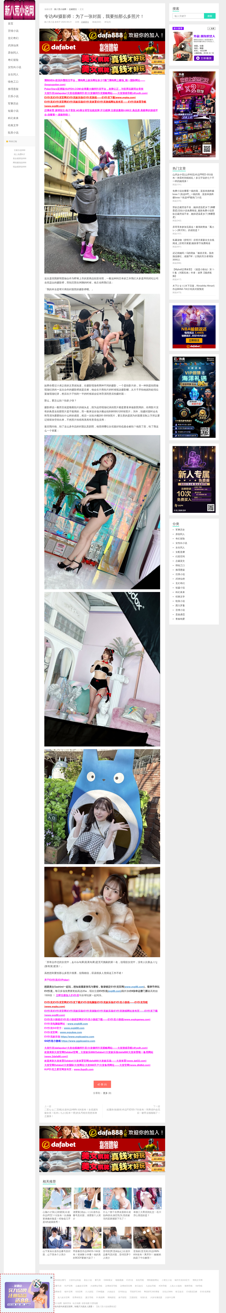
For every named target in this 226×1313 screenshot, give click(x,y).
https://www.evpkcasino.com (77, 1036)
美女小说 (88, 1279)
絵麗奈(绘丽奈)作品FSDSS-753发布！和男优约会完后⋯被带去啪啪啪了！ (133, 1111)
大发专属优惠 (156, 1297)
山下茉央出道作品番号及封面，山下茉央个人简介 (56, 1252)
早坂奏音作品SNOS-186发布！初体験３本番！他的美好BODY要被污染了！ (87, 1254)
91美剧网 (100, 1297)
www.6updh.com (83, 1069)
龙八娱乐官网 (63, 1297)
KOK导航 (163, 1285)
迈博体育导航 (111, 1285)
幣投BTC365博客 (151, 1291)
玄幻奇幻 (13, 38)
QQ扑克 (143, 1297)
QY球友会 (122, 1291)
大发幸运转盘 (75, 1279)
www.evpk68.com (74, 1028)
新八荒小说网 (19, 10)
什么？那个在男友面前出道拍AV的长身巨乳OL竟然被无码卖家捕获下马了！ (117, 1215)
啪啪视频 (119, 1279)
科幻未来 (13, 118)
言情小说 (13, 31)
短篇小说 (13, 111)
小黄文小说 (167, 1279)
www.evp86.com (134, 986)
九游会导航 (151, 1285)
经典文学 (13, 125)
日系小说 (13, 96)
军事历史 (13, 103)
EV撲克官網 (191, 1291)
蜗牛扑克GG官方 (182, 1279)
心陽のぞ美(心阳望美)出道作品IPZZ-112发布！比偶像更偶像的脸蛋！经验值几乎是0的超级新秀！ (57, 1216)
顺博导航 (189, 1285)
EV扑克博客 (205, 1291)
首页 (10, 23)
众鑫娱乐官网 (81, 1285)
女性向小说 (14, 67)
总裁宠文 (73, 9)
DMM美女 (108, 1279)
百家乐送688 (19, 150)
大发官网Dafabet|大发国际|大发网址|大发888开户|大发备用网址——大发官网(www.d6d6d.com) (97, 1065)
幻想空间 (180, 556)
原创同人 (13, 52)
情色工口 (13, 81)
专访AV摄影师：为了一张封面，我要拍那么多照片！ (94, 16)
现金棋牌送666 (19, 166)
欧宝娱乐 (139, 1285)
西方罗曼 (180, 605)
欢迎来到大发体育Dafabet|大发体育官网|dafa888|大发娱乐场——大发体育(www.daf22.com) (95, 1060)
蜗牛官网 (68, 1291)
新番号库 (58, 1285)
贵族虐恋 (180, 614)
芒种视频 (100, 1291)
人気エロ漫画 (176, 1285)
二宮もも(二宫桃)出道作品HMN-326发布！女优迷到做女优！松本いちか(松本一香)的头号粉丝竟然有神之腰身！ (71, 1113)
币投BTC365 (135, 1291)
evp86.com (114, 991)
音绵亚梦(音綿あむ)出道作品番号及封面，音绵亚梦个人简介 (117, 1254)
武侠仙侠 (13, 45)
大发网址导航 (96, 1285)
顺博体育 (58, 1291)
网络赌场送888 (19, 162)
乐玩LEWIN (167, 1291)
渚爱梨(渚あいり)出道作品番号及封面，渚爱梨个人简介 (87, 1215)
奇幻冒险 (13, 60)
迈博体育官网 (126, 1285)
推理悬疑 (13, 89)
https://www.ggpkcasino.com (78, 1041)
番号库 (98, 1279)
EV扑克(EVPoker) (59, 979)
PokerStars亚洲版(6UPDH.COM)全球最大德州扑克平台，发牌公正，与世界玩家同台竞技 (93, 89)
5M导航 (199, 1285)
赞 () (104, 1084)
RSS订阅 (13, 141)
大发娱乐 (111, 1291)
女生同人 (13, 74)
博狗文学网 (198, 1279)
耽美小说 (13, 132)
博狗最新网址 (153, 1279)
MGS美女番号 (60, 1279)
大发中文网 (170, 1297)
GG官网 (78, 1291)
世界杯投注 (77, 1297)
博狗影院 (111, 1297)
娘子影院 (122, 1297)
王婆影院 (133, 1297)
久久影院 (89, 1291)
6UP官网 (68, 1285)
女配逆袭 (180, 551)
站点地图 (77, 1303)
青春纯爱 (180, 618)
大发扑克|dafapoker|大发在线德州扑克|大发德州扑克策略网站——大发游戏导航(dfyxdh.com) (96, 93)
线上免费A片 (19, 154)
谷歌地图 (86, 1303)
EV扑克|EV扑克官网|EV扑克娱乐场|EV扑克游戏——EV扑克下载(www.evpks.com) (90, 97)
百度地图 (94, 1303)
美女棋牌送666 (19, 158)
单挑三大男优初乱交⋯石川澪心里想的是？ (147, 1213)
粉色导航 (140, 1279)
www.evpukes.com (71, 1032)
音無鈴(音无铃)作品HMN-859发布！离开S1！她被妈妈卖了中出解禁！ (147, 1254)
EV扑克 (129, 1279)
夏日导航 (89, 1297)
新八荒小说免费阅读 (106, 1306)
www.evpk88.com (78, 1023)
